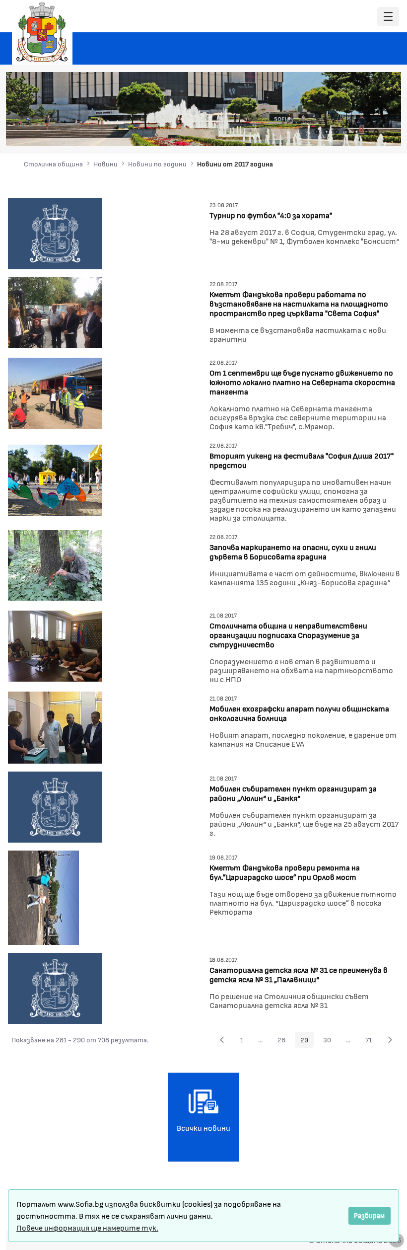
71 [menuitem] (371, 1041)
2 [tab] (326, 131)
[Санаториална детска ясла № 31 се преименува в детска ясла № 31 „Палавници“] (55, 987)
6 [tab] (366, 131)
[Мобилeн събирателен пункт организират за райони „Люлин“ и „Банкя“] (55, 805)
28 (284, 1041)
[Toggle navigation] (388, 16)
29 (307, 1041)
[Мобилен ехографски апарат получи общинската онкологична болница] (55, 726)
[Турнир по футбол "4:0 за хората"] (55, 232)
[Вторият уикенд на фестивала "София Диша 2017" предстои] (55, 479)
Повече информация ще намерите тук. (87, 1227)
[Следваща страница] (390, 1040)
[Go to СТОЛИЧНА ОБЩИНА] (42, 32)
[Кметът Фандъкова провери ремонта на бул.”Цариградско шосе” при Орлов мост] (43, 896)
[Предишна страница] (222, 1040)
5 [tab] (356, 131)
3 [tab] (336, 131)
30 (330, 1041)
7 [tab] (376, 131)
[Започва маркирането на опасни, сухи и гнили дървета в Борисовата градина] (55, 564)
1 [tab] (316, 131)
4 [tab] (346, 131)
